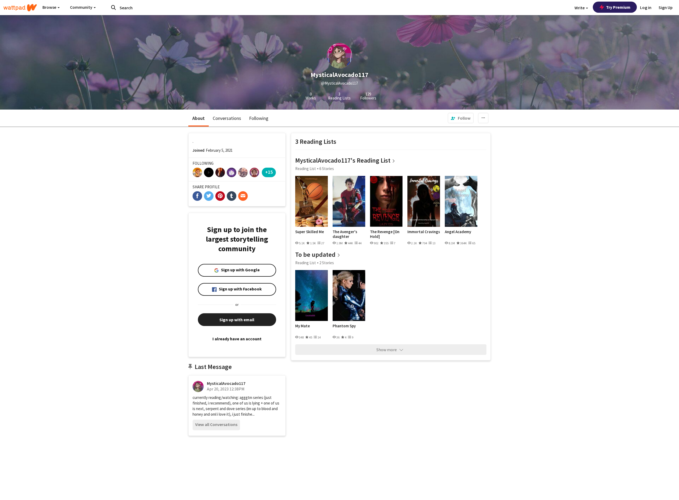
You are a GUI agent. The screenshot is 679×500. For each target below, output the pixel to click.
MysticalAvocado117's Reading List (342, 160)
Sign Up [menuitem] (666, 7)
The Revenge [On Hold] (384, 234)
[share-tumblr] (231, 196)
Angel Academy (458, 231)
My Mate (302, 326)
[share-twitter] (209, 196)
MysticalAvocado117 (226, 383)
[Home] (20, 8)
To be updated (315, 254)
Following (258, 118)
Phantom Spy (344, 326)
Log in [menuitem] (645, 7)
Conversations (227, 118)
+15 (269, 172)
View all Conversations (216, 424)
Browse (49, 7)
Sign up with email (236, 319)
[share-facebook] (197, 196)
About (198, 118)
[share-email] (243, 196)
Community (81, 7)
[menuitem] (461, 118)
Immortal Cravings (423, 231)
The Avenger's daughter (345, 234)
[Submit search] (113, 7)
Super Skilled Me (309, 231)
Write (579, 7)
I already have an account (237, 338)
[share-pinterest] (220, 196)
